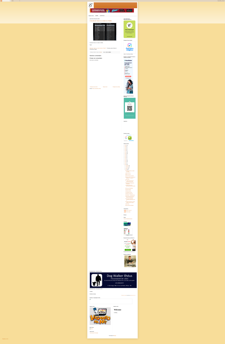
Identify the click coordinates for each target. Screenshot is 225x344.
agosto (127, 168)
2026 (126, 145)
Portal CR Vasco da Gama (129, 175)
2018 (126, 156)
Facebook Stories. (128, 189)
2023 (126, 149)
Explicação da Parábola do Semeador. (129, 183)
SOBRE (96, 15)
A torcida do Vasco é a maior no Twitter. (101, 21)
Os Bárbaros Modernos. (129, 193)
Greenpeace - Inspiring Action (130, 195)
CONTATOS (102, 15)
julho (126, 169)
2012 (126, 161)
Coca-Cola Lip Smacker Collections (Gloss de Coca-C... (130, 199)
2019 (126, 154)
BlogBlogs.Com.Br (5, 338)
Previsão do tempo (123, 295)
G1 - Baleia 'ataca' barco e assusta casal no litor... (129, 181)
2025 (126, 146)
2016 (126, 157)
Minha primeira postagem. (129, 205)
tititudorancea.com (132, 295)
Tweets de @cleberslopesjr (128, 218)
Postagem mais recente (93, 86)
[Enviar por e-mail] (105, 52)
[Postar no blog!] (107, 52)
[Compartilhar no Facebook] (109, 52)
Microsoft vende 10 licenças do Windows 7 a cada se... (130, 177)
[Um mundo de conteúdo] (127, 225)
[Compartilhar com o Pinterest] (110, 52)
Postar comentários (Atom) (96, 88)
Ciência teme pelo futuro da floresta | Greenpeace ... (129, 197)
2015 (126, 158)
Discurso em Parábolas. (129, 188)
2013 (126, 160)
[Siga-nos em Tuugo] (91, 328)
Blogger (115, 335)
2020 (126, 153)
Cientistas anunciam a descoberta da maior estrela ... (130, 186)
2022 (126, 150)
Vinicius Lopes (128, 211)
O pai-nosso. (127, 179)
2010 (126, 164)
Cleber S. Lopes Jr (129, 210)
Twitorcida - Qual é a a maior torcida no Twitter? (98, 48)
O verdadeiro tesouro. (128, 192)
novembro (127, 165)
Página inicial (91, 15)
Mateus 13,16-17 (128, 174)
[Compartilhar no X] (108, 52)
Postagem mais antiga (116, 86)
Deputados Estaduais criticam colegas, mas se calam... (130, 202)
